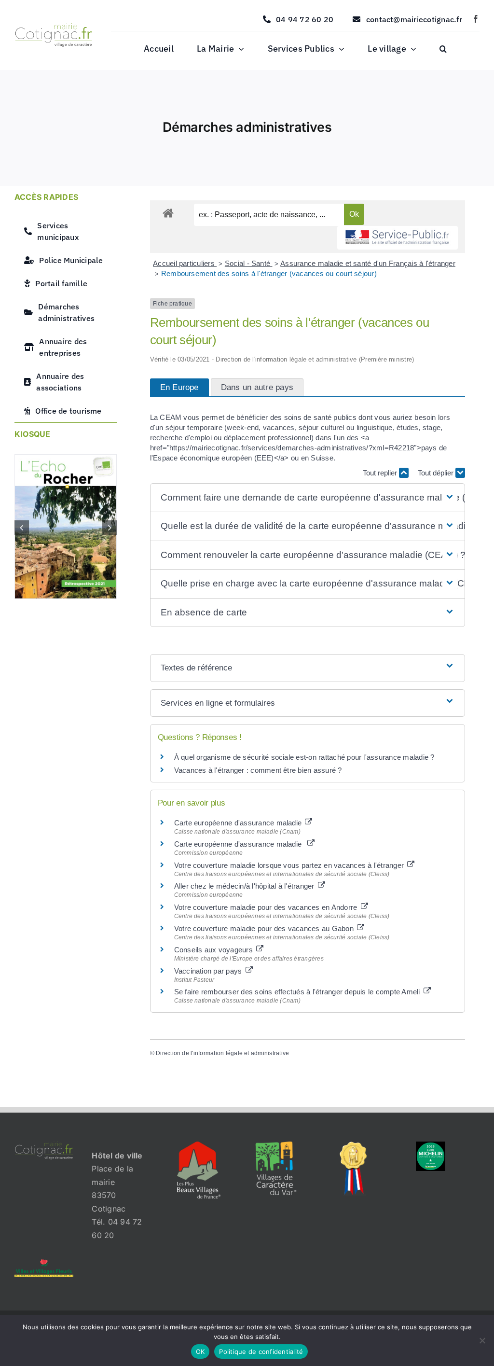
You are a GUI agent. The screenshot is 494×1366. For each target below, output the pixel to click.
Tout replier (381, 473)
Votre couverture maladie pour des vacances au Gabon (265, 928)
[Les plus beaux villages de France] (198, 1145)
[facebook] (476, 19)
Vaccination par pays (209, 971)
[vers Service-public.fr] (397, 238)
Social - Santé (249, 263)
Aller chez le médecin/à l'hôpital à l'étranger (245, 886)
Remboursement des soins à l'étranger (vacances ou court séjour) (269, 273)
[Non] (482, 1340)
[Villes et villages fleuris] (43, 1263)
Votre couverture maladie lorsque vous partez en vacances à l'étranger (290, 865)
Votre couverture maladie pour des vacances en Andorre (266, 907)
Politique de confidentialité (261, 1351)
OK (200, 1351)
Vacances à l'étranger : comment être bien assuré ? (258, 770)
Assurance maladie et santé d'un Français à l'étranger (367, 263)
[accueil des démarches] (168, 213)
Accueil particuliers (185, 263)
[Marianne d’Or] (353, 1145)
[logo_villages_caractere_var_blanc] (275, 1145)
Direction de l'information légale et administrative (222, 1053)
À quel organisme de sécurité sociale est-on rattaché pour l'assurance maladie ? (304, 757)
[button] (443, 49)
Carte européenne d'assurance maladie (239, 823)
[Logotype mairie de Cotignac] (53, 27)
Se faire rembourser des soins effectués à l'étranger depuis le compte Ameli (298, 992)
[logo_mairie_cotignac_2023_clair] (43, 1145)
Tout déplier (436, 473)
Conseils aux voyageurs (214, 950)
